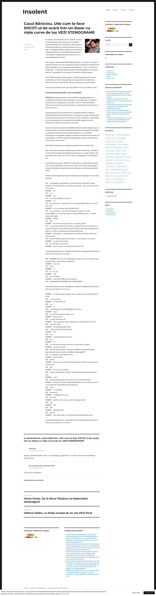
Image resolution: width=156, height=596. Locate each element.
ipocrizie (127, 160)
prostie (125, 169)
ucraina (108, 179)
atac (113, 138)
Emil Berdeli (27, 44)
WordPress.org (111, 214)
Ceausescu (120, 141)
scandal (120, 176)
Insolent (35, 11)
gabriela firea (110, 157)
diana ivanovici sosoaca (113, 154)
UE (113, 179)
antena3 (108, 138)
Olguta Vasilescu (121, 166)
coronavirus (109, 147)
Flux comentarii (111, 213)
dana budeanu (110, 150)
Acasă (108, 10)
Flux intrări (110, 211)
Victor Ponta (109, 182)
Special (26, 49)
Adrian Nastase (110, 135)
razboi (124, 172)
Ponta (107, 169)
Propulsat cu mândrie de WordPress (58, 588)
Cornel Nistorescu (123, 144)
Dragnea (123, 154)
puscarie (112, 172)
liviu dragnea (109, 163)
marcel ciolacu (110, 166)
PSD (107, 172)
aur (118, 138)
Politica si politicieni (112, 74)
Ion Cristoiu (109, 160)
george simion (119, 157)
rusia (114, 176)
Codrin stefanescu (111, 144)
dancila (118, 150)
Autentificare (110, 209)
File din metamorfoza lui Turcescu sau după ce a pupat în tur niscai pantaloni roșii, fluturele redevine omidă (82, 547)
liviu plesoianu (119, 163)
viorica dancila (119, 182)
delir (124, 150)
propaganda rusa (116, 169)
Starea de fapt (110, 78)
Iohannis (128, 157)
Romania (108, 176)
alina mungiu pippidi (122, 135)
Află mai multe (64, 594)
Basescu (123, 138)
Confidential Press (112, 196)
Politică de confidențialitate (38, 588)
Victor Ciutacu (119, 179)
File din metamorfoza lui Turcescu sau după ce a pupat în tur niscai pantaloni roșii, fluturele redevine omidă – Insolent (82, 553)
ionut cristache (118, 160)
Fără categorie (111, 73)
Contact (123, 10)
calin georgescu (110, 141)
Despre (115, 10)
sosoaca (126, 176)
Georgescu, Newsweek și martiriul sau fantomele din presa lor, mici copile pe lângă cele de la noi (82, 540)
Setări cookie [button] (136, 593)
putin (118, 172)
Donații (131, 10)
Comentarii (110, 71)
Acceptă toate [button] (149, 593)
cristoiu (126, 147)
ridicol (129, 172)
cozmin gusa (118, 147)
